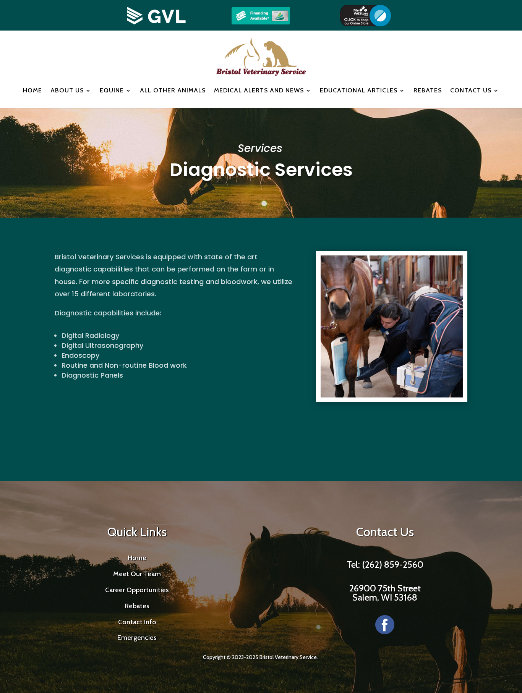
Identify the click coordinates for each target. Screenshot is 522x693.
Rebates (427, 90)
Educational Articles (358, 90)
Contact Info (137, 622)
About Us (67, 90)
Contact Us (470, 90)
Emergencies (137, 637)
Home (32, 90)
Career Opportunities (137, 590)
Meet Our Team (137, 574)
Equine (112, 90)
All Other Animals (173, 90)
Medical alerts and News (259, 90)
